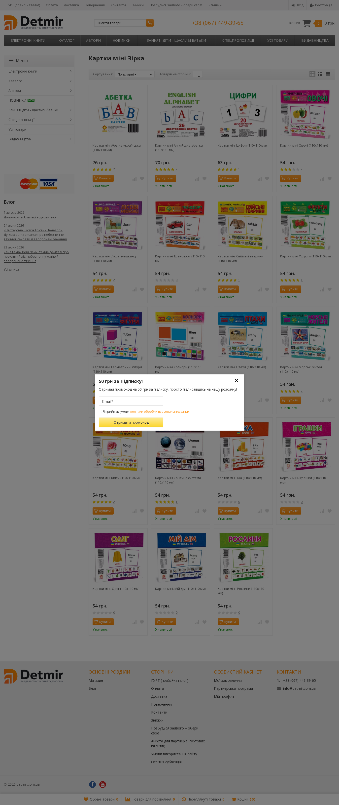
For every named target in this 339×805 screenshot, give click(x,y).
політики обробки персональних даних (159, 411)
